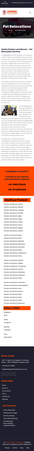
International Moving (10, 418)
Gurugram (7, 323)
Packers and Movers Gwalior (13, 213)
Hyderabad (8, 337)
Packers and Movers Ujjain (13, 216)
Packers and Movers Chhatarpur (15, 266)
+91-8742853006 (17, 189)
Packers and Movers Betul (13, 294)
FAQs (21, 448)
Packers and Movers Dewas (13, 222)
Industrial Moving (9, 425)
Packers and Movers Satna (13, 225)
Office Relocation (9, 410)
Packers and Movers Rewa (13, 235)
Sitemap (5, 399)
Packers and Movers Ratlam (13, 231)
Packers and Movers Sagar (13, 219)
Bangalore (7, 312)
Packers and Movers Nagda (13, 228)
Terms (15, 448)
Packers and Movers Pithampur (14, 282)
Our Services (6, 391)
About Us (5, 388)
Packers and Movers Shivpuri (13, 260)
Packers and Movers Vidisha (13, 263)
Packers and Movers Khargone (14, 275)
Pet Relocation (8, 421)
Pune (5, 334)
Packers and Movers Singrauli (14, 241)
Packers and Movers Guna (13, 256)
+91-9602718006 (17, 184)
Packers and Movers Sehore (13, 291)
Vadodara (7, 330)
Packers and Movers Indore (13, 204)
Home (10, 30)
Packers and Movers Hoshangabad (16, 285)
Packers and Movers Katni (13, 238)
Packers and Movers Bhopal (13, 207)
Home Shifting (8, 423)
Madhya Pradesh (16, 200)
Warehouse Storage (10, 413)
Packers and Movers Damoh (13, 269)
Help (27, 448)
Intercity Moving (8, 416)
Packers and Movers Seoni (13, 297)
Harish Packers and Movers (14, 442)
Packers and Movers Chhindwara (15, 253)
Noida (6, 320)
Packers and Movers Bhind (13, 250)
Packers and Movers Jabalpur (14, 210)
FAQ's (4, 394)
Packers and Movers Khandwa (14, 247)
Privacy (7, 448)
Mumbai (6, 327)
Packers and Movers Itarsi (13, 288)
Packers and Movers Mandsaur (14, 272)
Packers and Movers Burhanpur (14, 244)
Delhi (5, 315)
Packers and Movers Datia (13, 278)
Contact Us (6, 396)
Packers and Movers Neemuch (14, 303)
